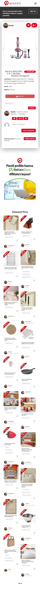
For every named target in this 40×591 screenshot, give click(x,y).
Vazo (9, 571)
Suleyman (11, 245)
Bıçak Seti (28, 246)
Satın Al (21, 96)
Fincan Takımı (12, 423)
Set (9, 317)
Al (35, 25)
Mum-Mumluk (29, 323)
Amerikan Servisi (12, 353)
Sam (9, 569)
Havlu (26, 287)
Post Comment (28, 130)
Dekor (7, 447)
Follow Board (30, 139)
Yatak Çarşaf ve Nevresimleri (27, 277)
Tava (26, 393)
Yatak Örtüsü (28, 464)
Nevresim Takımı (29, 505)
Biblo (9, 463)
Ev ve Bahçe (26, 271)
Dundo (11, 25)
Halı (9, 247)
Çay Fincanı (28, 428)
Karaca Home (10, 103)
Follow (31, 108)
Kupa (9, 387)
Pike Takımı (28, 575)
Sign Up (33, 11)
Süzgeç (27, 540)
